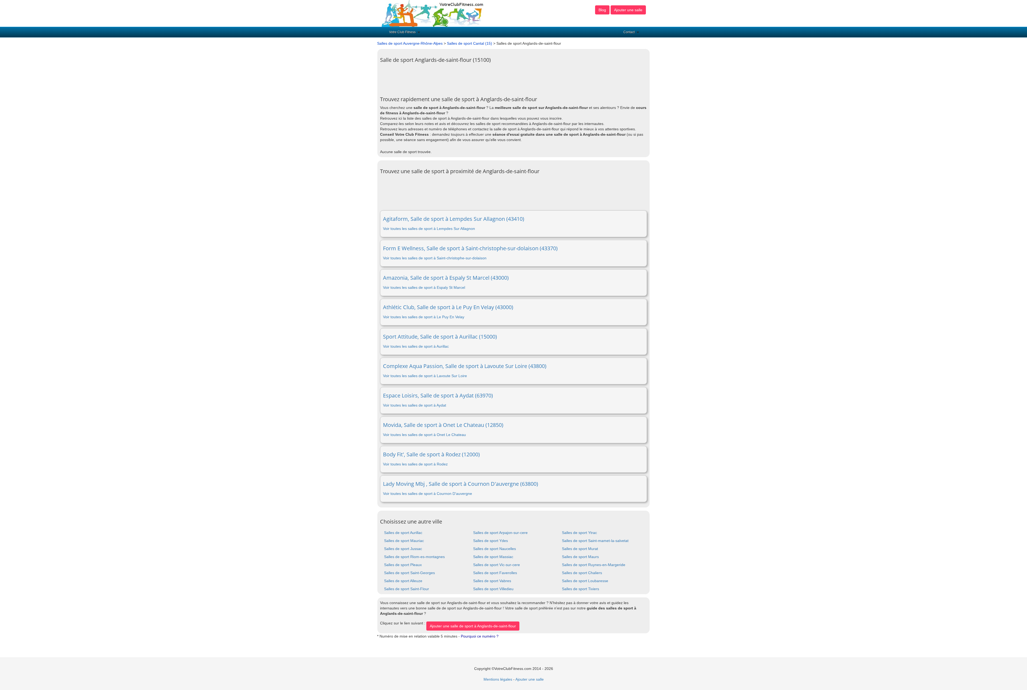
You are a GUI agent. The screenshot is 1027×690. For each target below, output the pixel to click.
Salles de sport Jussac (403, 549)
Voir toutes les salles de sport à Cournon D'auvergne (427, 493)
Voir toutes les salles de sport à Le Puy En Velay (423, 317)
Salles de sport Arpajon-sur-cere (500, 532)
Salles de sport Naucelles (494, 549)
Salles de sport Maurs (580, 557)
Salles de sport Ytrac (579, 532)
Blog (602, 10)
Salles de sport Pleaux (403, 565)
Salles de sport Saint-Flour (406, 589)
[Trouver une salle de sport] (433, 13)
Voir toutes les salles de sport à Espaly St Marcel (424, 287)
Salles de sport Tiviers (580, 589)
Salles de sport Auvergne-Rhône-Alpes (410, 43)
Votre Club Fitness (402, 32)
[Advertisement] (477, 78)
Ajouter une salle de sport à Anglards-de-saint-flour (473, 626)
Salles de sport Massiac (493, 557)
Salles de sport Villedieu (493, 589)
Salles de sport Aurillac (403, 532)
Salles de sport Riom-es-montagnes (414, 557)
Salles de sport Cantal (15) (469, 43)
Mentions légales (498, 679)
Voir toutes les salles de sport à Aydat (414, 405)
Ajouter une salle (628, 10)
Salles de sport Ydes (490, 541)
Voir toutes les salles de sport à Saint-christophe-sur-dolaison (434, 258)
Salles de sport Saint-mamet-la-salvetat (595, 541)
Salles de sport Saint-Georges (409, 573)
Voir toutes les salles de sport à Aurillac (416, 346)
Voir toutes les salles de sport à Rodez (415, 464)
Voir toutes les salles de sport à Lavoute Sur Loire (425, 376)
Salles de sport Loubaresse (585, 581)
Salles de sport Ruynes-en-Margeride (593, 565)
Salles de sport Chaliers (582, 573)
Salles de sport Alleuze (403, 581)
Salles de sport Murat (580, 549)
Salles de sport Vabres (492, 581)
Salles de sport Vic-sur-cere (496, 565)
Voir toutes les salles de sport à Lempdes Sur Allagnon (429, 228)
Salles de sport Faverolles (495, 573)
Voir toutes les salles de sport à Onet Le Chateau (424, 435)
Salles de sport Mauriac (404, 541)
